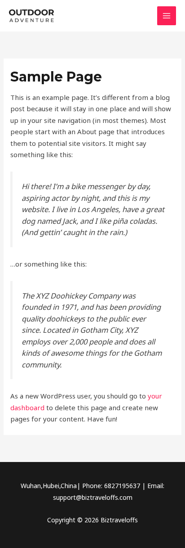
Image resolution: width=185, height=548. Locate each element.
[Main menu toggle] (166, 16)
